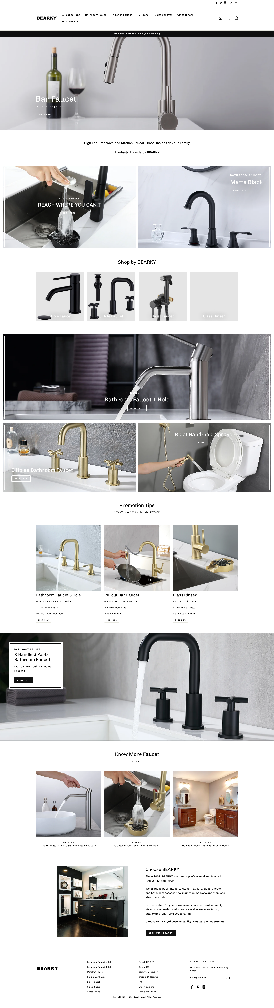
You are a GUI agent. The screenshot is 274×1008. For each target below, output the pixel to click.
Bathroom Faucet (96, 14)
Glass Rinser (185, 14)
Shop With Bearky (161, 933)
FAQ (141, 982)
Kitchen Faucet (122, 14)
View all (137, 762)
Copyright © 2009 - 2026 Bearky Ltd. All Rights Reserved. (137, 997)
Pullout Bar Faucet (96, 977)
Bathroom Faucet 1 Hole (99, 962)
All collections (71, 14)
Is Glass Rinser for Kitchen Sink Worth (137, 845)
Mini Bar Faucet (95, 972)
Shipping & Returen (149, 977)
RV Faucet (143, 14)
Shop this (23, 680)
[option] (137, 33)
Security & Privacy (148, 972)
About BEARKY (146, 962)
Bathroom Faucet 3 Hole (99, 967)
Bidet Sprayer (163, 14)
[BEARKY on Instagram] (204, 987)
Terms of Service (147, 991)
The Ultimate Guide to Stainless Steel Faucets (68, 845)
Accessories (70, 21)
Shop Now (43, 620)
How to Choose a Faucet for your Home (205, 845)
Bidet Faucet (93, 982)
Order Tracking (146, 987)
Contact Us (144, 967)
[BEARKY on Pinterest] (198, 987)
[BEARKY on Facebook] (192, 987)
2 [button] (148, 125)
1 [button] (125, 125)
